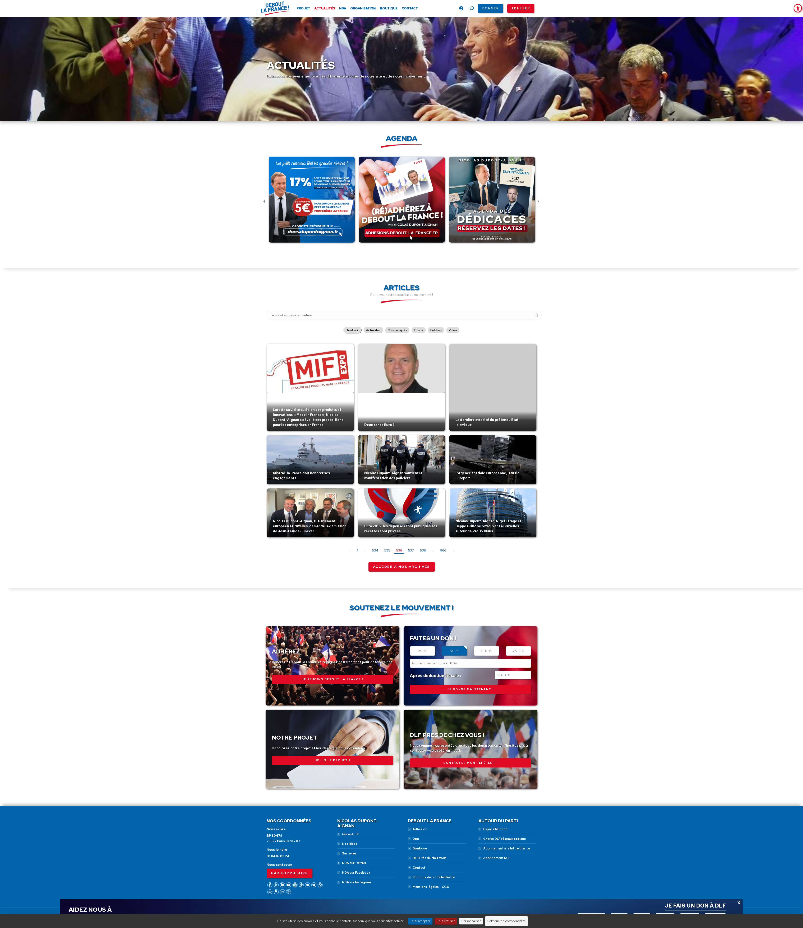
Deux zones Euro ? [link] (379, 425)
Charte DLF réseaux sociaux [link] (504, 839)
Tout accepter (420, 921)
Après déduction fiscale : (435, 675)
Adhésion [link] (420, 829)
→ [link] (453, 550)
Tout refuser (446, 921)
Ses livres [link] (349, 853)
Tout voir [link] (352, 330)
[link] (798, 8)
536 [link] (399, 550)
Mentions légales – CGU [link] (431, 887)
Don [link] (416, 839)
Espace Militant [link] (495, 829)
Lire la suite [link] (283, 430)
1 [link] (357, 550)
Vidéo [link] (453, 330)
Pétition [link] (436, 330)
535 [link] (387, 550)
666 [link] (443, 550)
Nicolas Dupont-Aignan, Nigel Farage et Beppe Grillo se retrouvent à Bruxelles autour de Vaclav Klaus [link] (488, 526)
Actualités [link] (373, 330)
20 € (422, 651)
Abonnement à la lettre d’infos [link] (507, 848)
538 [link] (423, 550)
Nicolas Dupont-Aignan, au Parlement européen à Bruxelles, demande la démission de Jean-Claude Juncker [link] (310, 526)
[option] (312, 202)
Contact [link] (419, 868)
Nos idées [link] (349, 844)
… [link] (365, 550)
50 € (454, 651)
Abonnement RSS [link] (496, 858)
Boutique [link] (420, 848)
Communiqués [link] (397, 330)
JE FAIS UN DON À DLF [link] (695, 905)
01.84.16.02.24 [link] (278, 856)
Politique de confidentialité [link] (434, 877)
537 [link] (411, 550)
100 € (486, 651)
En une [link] (418, 330)
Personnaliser (471, 921)
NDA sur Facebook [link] (356, 873)
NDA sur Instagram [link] (356, 882)
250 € (518, 651)
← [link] (349, 550)
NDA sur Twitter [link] (354, 863)
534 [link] (375, 550)
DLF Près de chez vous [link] (429, 858)
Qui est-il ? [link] (350, 834)
